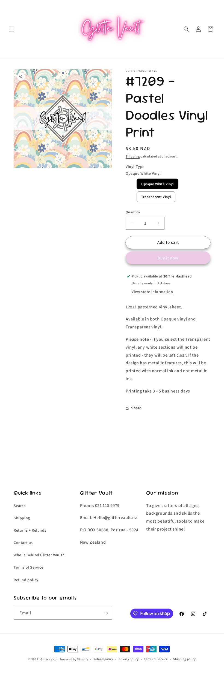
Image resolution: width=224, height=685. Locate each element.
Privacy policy (129, 659)
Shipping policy (184, 659)
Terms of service (156, 659)
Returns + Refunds (30, 530)
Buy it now (168, 257)
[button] (11, 29)
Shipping (133, 156)
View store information (152, 291)
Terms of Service (28, 567)
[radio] (157, 184)
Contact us (23, 542)
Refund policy (26, 579)
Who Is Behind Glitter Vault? (39, 554)
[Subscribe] (106, 613)
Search (20, 505)
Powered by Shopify (74, 659)
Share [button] (136, 407)
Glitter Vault (49, 659)
